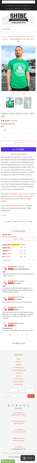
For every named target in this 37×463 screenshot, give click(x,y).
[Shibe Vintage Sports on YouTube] (16, 405)
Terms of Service (18, 381)
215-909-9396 (18, 447)
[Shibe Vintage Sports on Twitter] (9, 405)
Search (18, 359)
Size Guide (3, 215)
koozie (29, 196)
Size (2, 126)
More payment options (18, 154)
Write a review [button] (18, 239)
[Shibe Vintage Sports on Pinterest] (20, 405)
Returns (18, 376)
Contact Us (18, 373)
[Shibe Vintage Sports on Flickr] (28, 405)
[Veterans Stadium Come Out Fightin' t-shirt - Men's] (18, 68)
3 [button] (18, 334)
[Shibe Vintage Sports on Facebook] (12, 405)
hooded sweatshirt (17, 196)
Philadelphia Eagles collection (19, 194)
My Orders (10, 9)
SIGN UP (31, 396)
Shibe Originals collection (16, 206)
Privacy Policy (18, 379)
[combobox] (18, 1)
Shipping (18, 364)
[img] (12, 267)
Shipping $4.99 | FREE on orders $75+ (18, 6)
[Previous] (14, 93)
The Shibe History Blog (18, 370)
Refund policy (18, 384)
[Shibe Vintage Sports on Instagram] (24, 405)
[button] (5, 121)
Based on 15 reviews (9, 236)
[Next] (23, 93)
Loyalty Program (18, 367)
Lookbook (18, 362)
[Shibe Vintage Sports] (18, 18)
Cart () (19, 9)
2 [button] (14, 334)
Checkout (27, 9)
